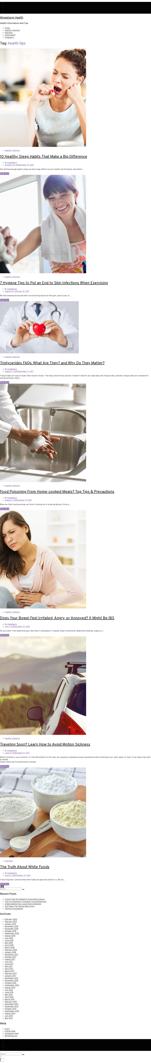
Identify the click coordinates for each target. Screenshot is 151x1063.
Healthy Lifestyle (12, 30)
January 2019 (10, 924)
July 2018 (9, 938)
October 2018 (10, 931)
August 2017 (10, 959)
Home (7, 28)
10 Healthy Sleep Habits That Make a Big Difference (43, 156)
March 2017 (10, 971)
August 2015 (10, 1013)
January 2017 (10, 976)
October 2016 (10, 983)
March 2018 (10, 948)
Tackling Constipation (14, 909)
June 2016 (9, 992)
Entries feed (10, 1031)
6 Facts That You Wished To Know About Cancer (25, 899)
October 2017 (10, 957)
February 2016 (11, 1002)
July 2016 (9, 990)
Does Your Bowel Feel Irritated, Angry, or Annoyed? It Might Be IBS (57, 618)
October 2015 (10, 1009)
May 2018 (9, 943)
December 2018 (11, 926)
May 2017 (9, 966)
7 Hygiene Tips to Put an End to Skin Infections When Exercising (54, 283)
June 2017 (9, 964)
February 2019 (11, 922)
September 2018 (12, 933)
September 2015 (12, 1011)
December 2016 (11, 978)
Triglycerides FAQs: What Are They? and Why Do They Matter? (52, 363)
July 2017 (9, 962)
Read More (4, 173)
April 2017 (9, 969)
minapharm (12, 163)
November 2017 (11, 955)
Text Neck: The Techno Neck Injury (20, 906)
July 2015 (9, 1016)
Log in (7, 1029)
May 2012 (9, 1018)
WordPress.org (11, 1036)
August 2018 (10, 936)
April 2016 (9, 997)
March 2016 (10, 999)
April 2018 (9, 945)
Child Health (10, 35)
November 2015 (11, 1006)
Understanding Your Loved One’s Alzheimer (23, 904)
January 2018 (10, 952)
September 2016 (12, 985)
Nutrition (9, 33)
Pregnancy (9, 37)
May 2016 (9, 995)
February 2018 (11, 950)
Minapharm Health (11, 18)
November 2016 (11, 980)
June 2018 (9, 940)
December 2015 (11, 1004)
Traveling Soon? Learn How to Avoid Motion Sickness (45, 744)
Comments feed (11, 1033)
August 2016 (10, 988)
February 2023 (11, 919)
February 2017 (11, 973)
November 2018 (11, 929)
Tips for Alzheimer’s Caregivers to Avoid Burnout (25, 902)
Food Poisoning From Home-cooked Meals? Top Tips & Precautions (57, 492)
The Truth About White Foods (24, 867)
